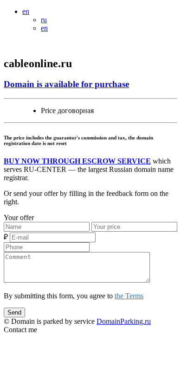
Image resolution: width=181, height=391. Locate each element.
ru (44, 20)
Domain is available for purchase (66, 84)
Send (14, 312)
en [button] (25, 11)
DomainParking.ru (124, 321)
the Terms (129, 296)
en (44, 28)
